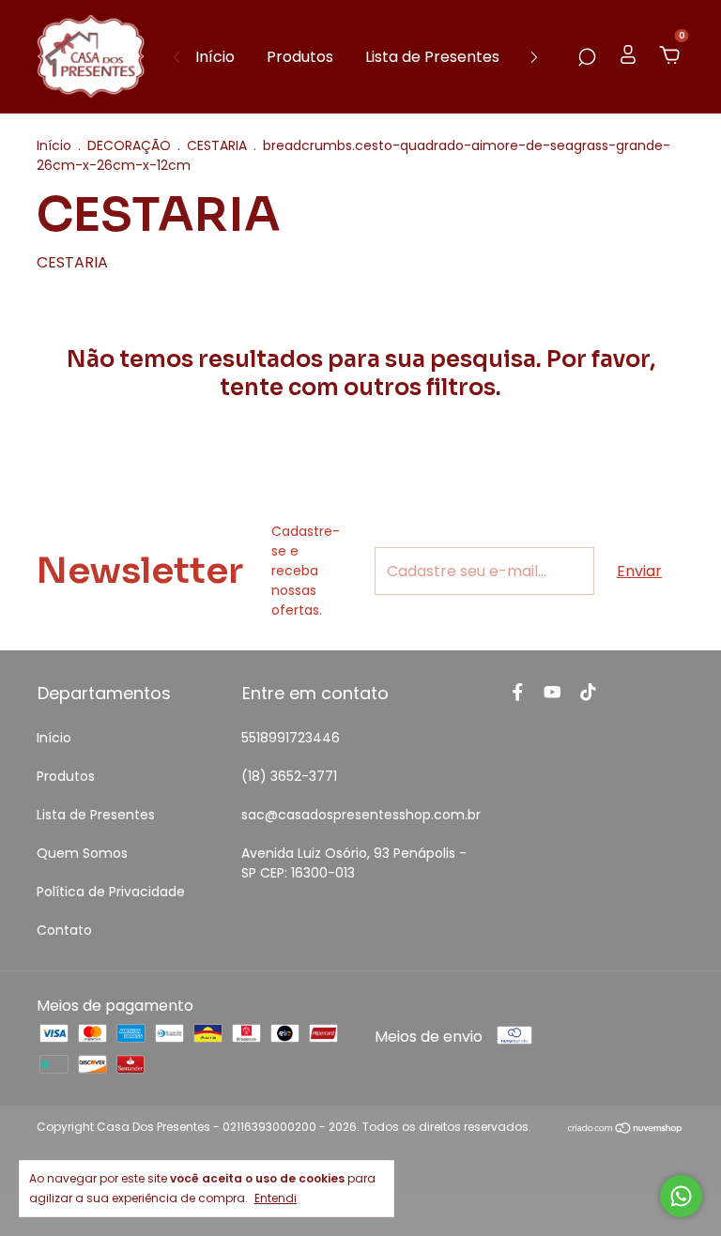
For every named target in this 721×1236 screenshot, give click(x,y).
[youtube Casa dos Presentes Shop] (552, 693)
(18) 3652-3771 (289, 776)
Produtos (300, 57)
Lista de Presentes (432, 57)
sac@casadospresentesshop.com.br (361, 814)
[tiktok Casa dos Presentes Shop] (588, 693)
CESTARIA (217, 145)
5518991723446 (290, 737)
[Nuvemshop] (625, 1129)
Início (215, 57)
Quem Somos (82, 853)
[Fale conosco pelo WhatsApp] (681, 1196)
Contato (64, 930)
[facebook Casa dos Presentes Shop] (518, 693)
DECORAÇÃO (129, 145)
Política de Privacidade (111, 891)
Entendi (275, 1197)
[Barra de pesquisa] (586, 57)
